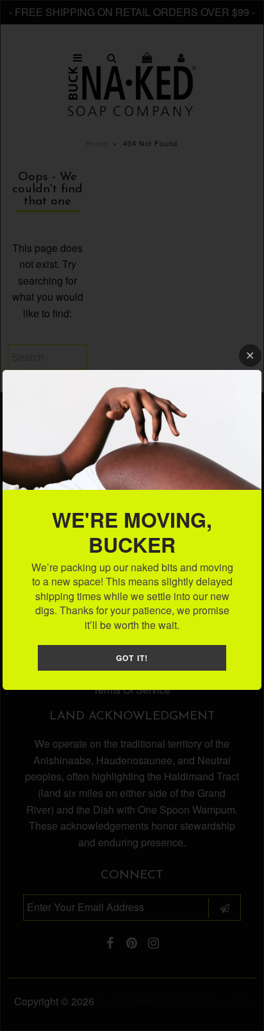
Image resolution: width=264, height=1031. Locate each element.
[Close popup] (250, 355)
